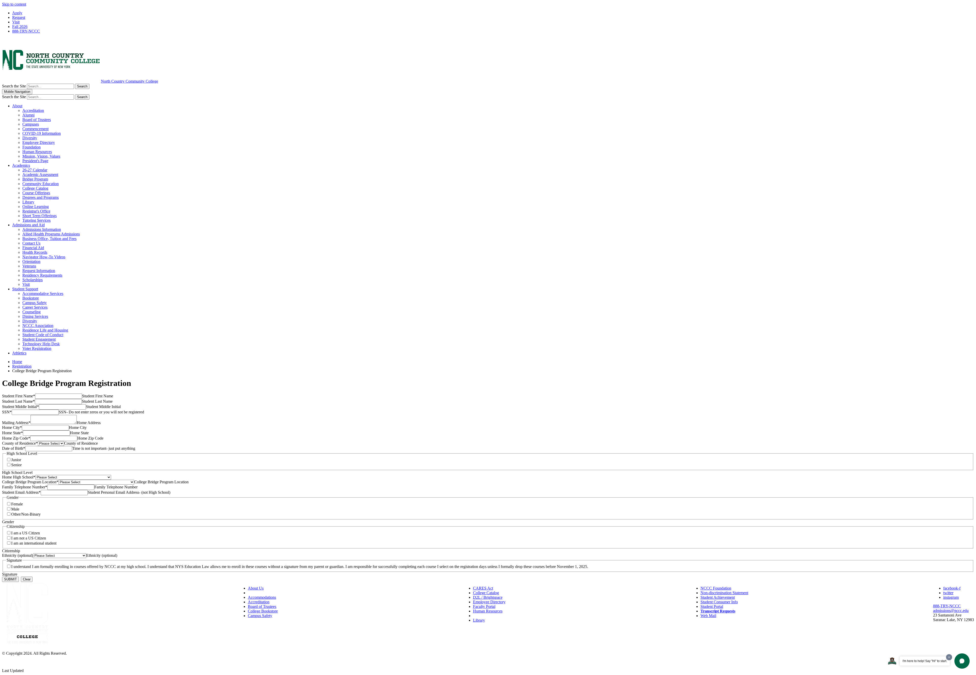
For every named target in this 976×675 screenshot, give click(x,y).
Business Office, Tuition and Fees (49, 238)
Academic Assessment (40, 174)
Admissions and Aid (28, 225)
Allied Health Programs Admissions (51, 234)
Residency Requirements (42, 275)
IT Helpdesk (483, 615)
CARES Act (483, 588)
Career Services (35, 307)
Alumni (28, 115)
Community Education (40, 184)
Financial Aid (33, 248)
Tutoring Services (36, 220)
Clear (26, 579)
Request (18, 17)
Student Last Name (18, 401)
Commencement (35, 129)
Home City (12, 427)
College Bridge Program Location (30, 482)
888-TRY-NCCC (26, 31)
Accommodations (262, 597)
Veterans (29, 266)
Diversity (29, 138)
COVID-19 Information (41, 133)
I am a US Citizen (25, 533)
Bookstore (30, 298)
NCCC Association (37, 325)
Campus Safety (34, 303)
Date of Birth (13, 448)
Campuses (30, 124)
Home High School (18, 477)
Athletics (19, 353)
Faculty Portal (484, 606)
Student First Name (18, 396)
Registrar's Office (36, 211)
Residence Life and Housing (45, 330)
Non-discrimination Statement (724, 593)
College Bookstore (263, 611)
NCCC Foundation (715, 588)
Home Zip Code (16, 438)
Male (15, 509)
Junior (16, 460)
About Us (256, 588)
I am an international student (33, 543)
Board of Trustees (36, 119)
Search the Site (14, 86)
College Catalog (35, 188)
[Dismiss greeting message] (949, 657)
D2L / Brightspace (487, 597)
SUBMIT (10, 579)
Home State (12, 433)
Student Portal (711, 606)
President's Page (35, 161)
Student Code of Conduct (42, 335)
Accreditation (33, 110)
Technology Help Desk (41, 344)
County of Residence (20, 443)
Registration (22, 366)
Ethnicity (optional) (17, 555)
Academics (21, 165)
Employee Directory (38, 142)
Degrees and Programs (40, 197)
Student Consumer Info (719, 602)
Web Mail (708, 615)
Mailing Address (16, 423)
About (17, 106)
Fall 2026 (19, 26)
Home (17, 361)
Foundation (31, 147)
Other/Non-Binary (26, 514)
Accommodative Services (42, 293)
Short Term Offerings (39, 216)
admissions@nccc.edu (951, 610)
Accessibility (258, 593)
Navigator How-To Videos (43, 257)
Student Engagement (39, 339)
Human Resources (37, 151)
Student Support (25, 289)
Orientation (31, 261)
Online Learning (35, 206)
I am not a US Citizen (28, 538)
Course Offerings (36, 193)
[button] (962, 661)
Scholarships (32, 280)
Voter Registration (36, 348)
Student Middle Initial (20, 406)
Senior (16, 465)
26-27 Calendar (34, 170)
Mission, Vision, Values (41, 156)
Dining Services (35, 316)
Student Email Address (21, 492)
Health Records (34, 252)
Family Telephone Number (24, 487)
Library (28, 202)
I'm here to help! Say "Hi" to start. (925, 661)
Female (17, 504)
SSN (7, 412)
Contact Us (31, 243)
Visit (16, 22)
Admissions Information (41, 229)
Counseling (31, 312)
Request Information (38, 270)
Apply (17, 13)
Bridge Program (35, 179)
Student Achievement (717, 597)
